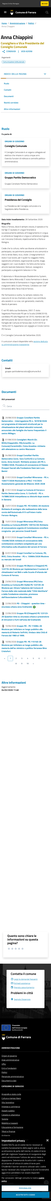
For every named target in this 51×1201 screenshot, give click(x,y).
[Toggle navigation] (5, 12)
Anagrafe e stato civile (11, 1094)
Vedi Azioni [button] (26, 51)
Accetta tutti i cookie (25, 1194)
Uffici (4, 1064)
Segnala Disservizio (22, 999)
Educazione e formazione (12, 1127)
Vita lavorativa (8, 1102)
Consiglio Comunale (16, 146)
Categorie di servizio (13, 1086)
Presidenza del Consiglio (18, 200)
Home (4, 23)
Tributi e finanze (8, 1131)
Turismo (5, 1119)
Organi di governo (9, 1055)
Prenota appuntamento (24, 987)
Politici (31, 23)
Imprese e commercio (11, 1106)
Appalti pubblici (8, 1110)
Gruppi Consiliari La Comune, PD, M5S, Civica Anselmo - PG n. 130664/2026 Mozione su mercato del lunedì (25, 556)
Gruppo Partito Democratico (20, 177)
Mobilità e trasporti (10, 1123)
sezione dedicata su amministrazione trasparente (25, 343)
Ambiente (6, 1135)
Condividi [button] (11, 51)
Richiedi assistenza (22, 983)
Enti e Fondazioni (9, 1068)
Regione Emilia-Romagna (10, 3)
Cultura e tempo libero (11, 1098)
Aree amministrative (10, 1059)
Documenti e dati (9, 1080)
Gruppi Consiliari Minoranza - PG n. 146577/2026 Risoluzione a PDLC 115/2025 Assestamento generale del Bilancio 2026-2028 (25, 480)
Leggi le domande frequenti (26, 979)
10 (28, 663)
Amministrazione (17, 23)
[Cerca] (47, 12)
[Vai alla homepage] (13, 12)
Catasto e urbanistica (11, 1114)
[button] (25, 74)
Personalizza (25, 1188)
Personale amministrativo (13, 1076)
